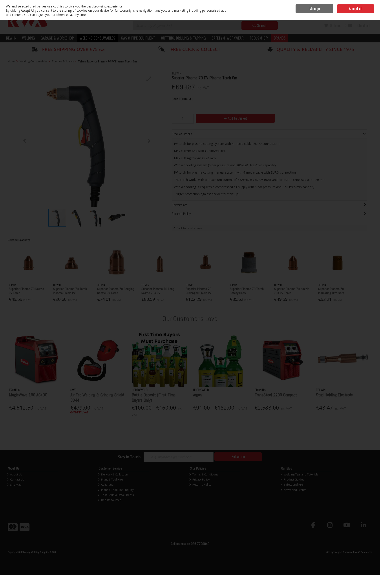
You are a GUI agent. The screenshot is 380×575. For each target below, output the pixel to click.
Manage (314, 8)
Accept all (355, 8)
